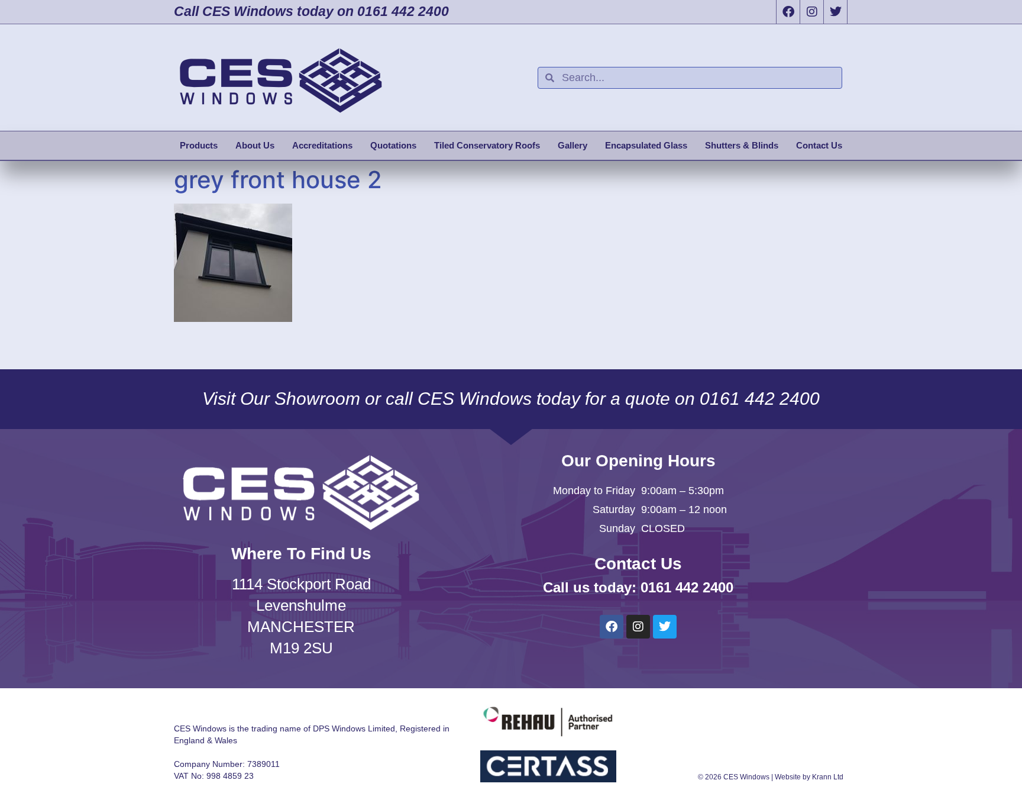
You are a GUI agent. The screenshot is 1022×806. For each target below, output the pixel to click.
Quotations (393, 145)
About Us (254, 145)
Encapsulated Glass (646, 145)
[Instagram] (811, 12)
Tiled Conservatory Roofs (487, 145)
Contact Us (819, 145)
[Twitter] (835, 12)
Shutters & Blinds (741, 145)
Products (199, 145)
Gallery (572, 145)
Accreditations (322, 145)
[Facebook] (788, 12)
